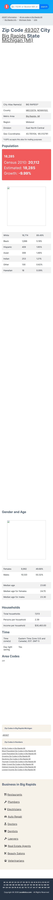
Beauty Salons (16, 853)
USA (35, 20)
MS (25, 885)
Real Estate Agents (19, 846)
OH (7, 887)
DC (24, 882)
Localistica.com (25, 892)
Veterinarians (16, 860)
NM (45, 885)
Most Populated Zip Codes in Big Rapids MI (19, 751)
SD (23, 887)
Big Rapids (14, 36)
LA (4, 885)
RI (17, 887)
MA (7, 885)
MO (22, 885)
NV (48, 885)
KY (48, 882)
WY (48, 887)
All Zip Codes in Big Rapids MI (13, 748)
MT (28, 885)
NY (4, 887)
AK (4, 882)
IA (36, 882)
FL (29, 882)
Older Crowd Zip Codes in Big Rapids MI (17, 764)
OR (13, 887)
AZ (13, 882)
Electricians (14, 809)
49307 (31, 30)
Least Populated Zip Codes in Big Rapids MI (19, 754)
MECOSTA (31, 110)
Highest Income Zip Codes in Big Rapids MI (19, 767)
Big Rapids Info (10, 20)
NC (31, 885)
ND (34, 885)
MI (16, 885)
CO (18, 882)
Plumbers (14, 801)
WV (45, 887)
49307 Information (9, 17)
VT (37, 887)
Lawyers (13, 838)
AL (7, 882)
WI (42, 887)
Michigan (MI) (17, 40)
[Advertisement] (26, 69)
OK (10, 887)
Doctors (12, 824)
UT (31, 887)
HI (34, 882)
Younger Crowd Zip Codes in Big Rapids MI (19, 762)
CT (21, 882)
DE (27, 882)
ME (13, 885)
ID (39, 882)
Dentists (13, 831)
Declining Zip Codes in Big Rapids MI (16, 759)
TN (25, 887)
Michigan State (25, 20)
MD (10, 885)
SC (20, 887)
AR (10, 882)
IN (43, 882)
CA (15, 882)
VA (34, 887)
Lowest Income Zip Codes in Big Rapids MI (19, 770)
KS (45, 882)
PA (15, 887)
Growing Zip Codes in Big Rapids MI (16, 756)
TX (28, 887)
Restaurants (14, 794)
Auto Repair (15, 816)
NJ (42, 885)
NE (37, 885)
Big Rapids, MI (33, 116)
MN (19, 885)
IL (41, 882)
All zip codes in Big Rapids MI (31, 17)
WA (39, 887)
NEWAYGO (42, 110)
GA (32, 882)
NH (39, 885)
